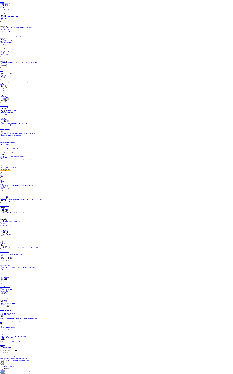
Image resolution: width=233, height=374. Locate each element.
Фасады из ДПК (3, 119)
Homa (3, 133)
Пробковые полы (4, 4)
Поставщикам (9, 360)
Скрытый (16, 148)
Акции (1, 162)
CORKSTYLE (3, 7)
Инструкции (43, 353)
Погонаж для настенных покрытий (7, 152)
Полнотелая (13, 110)
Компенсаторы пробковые (5, 144)
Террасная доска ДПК (5, 107)
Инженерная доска (4, 24)
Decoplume (2, 101)
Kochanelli (2, 57)
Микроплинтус (3, 148)
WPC (8, 20)
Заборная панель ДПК (13, 118)
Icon (6, 14)
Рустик (7, 29)
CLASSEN (21, 62)
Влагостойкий (3, 66)
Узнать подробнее (39, 371)
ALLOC (31, 62)
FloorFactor (11, 14)
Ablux (13, 27)
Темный (2, 68)
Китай (1, 38)
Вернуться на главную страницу (7, 351)
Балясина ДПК (3, 123)
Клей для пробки (18, 135)
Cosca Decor (7, 101)
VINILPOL (39, 14)
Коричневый (13, 82)
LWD (26, 150)
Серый (18, 68)
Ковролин (2, 76)
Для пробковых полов (5, 142)
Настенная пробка (4, 92)
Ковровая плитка (4, 85)
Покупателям (3, 159)
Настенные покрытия (4, 91)
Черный (9, 82)
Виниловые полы (4, 10)
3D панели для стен (4, 98)
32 (0, 71)
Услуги (18, 159)
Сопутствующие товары (5, 129)
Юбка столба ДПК (29, 123)
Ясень (11, 40)
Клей (1, 130)
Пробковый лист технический (6, 156)
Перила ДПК (18, 123)
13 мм (4, 31)
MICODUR (7, 75)
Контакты (6, 162)
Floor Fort (12, 62)
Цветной (5, 82)
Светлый (11, 68)
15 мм (9, 31)
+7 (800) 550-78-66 (11, 162)
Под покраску (10, 103)
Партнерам (2, 161)
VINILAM (35, 14)
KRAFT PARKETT (4, 27)
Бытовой (2, 79)
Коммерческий (7, 79)
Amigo (16, 36)
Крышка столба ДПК (11, 123)
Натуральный (6, 68)
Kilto (1, 133)
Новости (2, 358)
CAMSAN (17, 62)
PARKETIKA (7, 133)
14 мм (6, 31)
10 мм (1, 44)
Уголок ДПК (3, 127)
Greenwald (7, 62)
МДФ (8, 148)
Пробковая (21, 156)
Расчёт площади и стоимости (6, 356)
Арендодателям (15, 360)
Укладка (33, 356)
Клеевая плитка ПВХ (4, 16)
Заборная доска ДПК (4, 118)
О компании (8, 159)
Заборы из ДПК (3, 114)
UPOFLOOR (8, 36)
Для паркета (12, 142)
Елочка (1, 20)
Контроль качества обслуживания (27, 353)
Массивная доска (4, 45)
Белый (21, 68)
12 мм (1, 31)
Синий (17, 82)
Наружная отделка (4, 106)
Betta (4, 14)
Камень (2, 18)
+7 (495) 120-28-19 (19, 162)
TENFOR (13, 36)
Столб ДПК (23, 123)
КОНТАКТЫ (3, 348)
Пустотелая (8, 110)
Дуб (1, 22)
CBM (37, 62)
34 (2, 71)
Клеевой (2, 9)
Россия (4, 38)
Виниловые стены (4, 97)
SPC (4, 20)
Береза (1, 40)
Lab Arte (10, 27)
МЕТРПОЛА (13, 133)
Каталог (2, 2)
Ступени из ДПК (4, 113)
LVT (6, 20)
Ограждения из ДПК (4, 120)
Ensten (1, 14)
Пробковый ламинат (8, 9)
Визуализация (16, 356)
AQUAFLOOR (30, 14)
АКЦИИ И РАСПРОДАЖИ (6, 347)
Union (8, 14)
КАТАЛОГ (2, 345)
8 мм (1, 64)
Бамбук (4, 40)
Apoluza (2, 84)
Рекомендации (37, 353)
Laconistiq (7, 150)
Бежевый (15, 68)
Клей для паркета (11, 135)
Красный (24, 82)
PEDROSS (17, 150)
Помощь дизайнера (23, 356)
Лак (1, 136)
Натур (1, 29)
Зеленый (20, 82)
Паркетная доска (3, 32)
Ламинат (2, 59)
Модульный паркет (4, 54)
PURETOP (18, 133)
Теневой (19, 148)
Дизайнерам (14, 159)
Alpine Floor (24, 14)
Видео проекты (26, 159)
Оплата (21, 159)
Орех (3, 22)
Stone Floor (2, 75)
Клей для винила (4, 135)
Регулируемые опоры (10, 127)
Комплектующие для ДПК (5, 124)
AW (4, 84)
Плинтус (2, 145)
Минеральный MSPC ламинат (6, 72)
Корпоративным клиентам (23, 360)
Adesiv (21, 133)
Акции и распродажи (4, 353)
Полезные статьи (13, 353)
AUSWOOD (3, 36)
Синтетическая (16, 156)
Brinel (15, 27)
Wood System (20, 36)
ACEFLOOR (16, 14)
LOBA (1, 140)
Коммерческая (3, 110)
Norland (20, 14)
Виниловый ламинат (13, 16)
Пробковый (11, 148)
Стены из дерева (3, 104)
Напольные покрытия (5, 3)
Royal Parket (23, 27)
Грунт (1, 143)
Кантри (7, 42)
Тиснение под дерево (4, 112)
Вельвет (11, 112)
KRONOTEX (26, 62)
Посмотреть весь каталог (5, 344)
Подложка (2, 153)
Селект (4, 29)
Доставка (32, 159)
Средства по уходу (4, 157)
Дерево (5, 18)
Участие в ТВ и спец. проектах (16, 358)
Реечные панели (3, 103)
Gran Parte (19, 27)
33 (1, 71)
